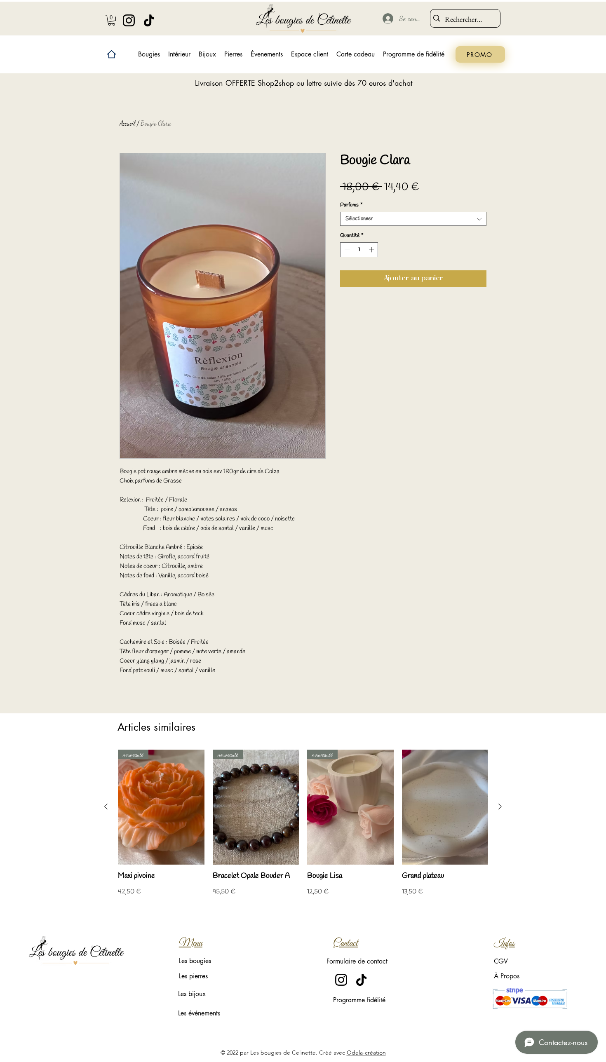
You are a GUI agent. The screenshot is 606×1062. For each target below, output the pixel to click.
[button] (179, 54)
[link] (111, 20)
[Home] (111, 54)
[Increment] (372, 250)
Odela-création (366, 1052)
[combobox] (413, 219)
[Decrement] (346, 250)
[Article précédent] (106, 806)
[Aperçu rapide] (445, 807)
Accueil (127, 123)
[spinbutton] (359, 250)
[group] (303, 827)
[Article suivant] (500, 806)
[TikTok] (149, 20)
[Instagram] (129, 20)
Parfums (351, 205)
